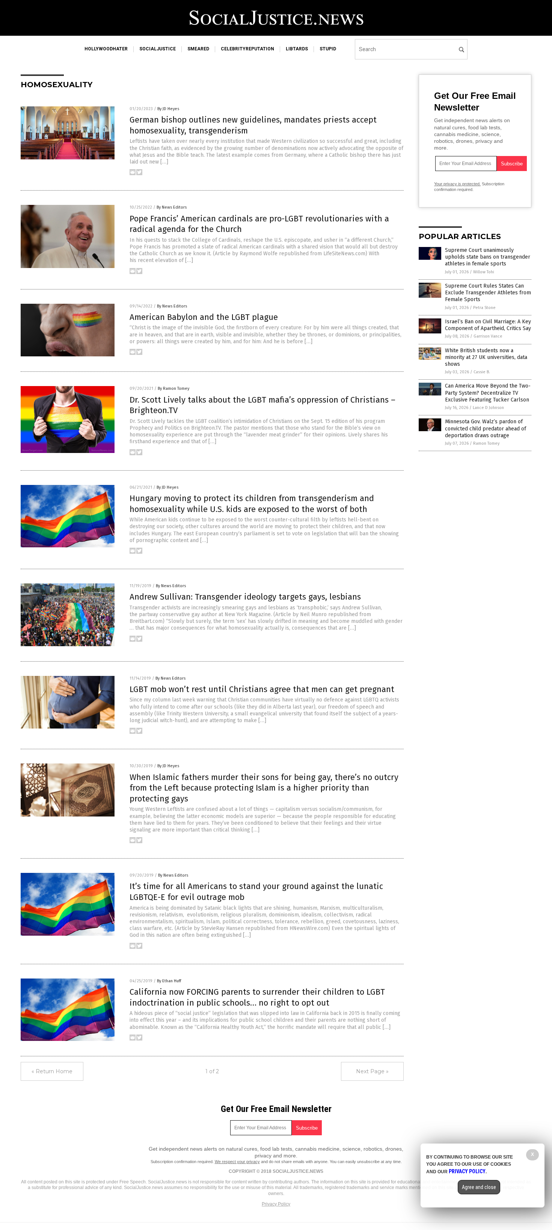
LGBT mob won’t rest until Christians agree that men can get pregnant (262, 689)
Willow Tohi (483, 272)
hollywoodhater (106, 49)
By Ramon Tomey (173, 388)
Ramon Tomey (486, 443)
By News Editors (172, 207)
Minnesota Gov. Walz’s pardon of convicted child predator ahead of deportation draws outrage (485, 428)
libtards (297, 49)
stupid (328, 49)
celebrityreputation (247, 49)
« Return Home (52, 1071)
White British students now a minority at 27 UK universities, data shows (486, 357)
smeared (198, 49)
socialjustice (157, 49)
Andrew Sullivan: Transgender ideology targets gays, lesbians (245, 597)
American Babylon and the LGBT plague (204, 317)
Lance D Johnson (488, 407)
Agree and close (479, 1187)
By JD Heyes (168, 108)
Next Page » (372, 1071)
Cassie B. (482, 372)
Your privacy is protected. (457, 184)
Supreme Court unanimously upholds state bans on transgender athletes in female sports (487, 257)
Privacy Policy (276, 1204)
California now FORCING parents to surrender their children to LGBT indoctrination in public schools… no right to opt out (257, 997)
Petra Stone (484, 307)
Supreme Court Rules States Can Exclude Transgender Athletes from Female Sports (488, 293)
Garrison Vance (488, 336)
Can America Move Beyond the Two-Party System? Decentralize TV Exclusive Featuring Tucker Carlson (488, 393)
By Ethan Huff (169, 981)
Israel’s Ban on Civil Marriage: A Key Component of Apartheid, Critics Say (488, 325)
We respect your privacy (237, 1161)
